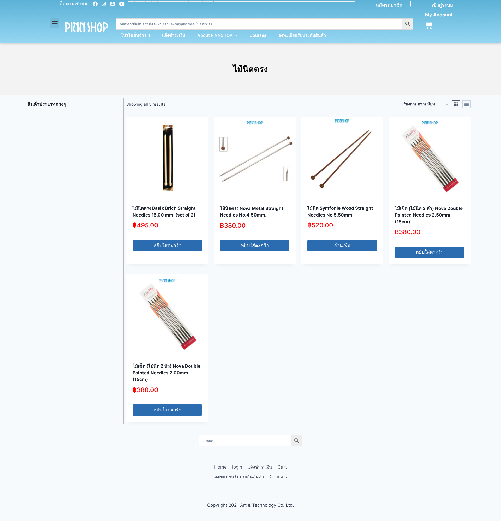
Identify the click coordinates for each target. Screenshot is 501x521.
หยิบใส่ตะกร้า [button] (167, 245)
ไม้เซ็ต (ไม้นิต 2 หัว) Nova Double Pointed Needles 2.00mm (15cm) (166, 372)
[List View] (466, 104)
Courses (257, 35)
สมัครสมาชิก (389, 5)
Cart (282, 467)
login (237, 467)
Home (220, 467)
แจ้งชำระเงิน (173, 35)
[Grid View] (456, 104)
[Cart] (428, 25)
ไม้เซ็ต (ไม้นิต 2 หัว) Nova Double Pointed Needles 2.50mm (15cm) (429, 215)
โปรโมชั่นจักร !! (135, 35)
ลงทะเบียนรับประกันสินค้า (302, 35)
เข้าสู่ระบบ (442, 5)
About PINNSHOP (214, 35)
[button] (55, 23)
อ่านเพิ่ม (342, 245)
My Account (439, 14)
